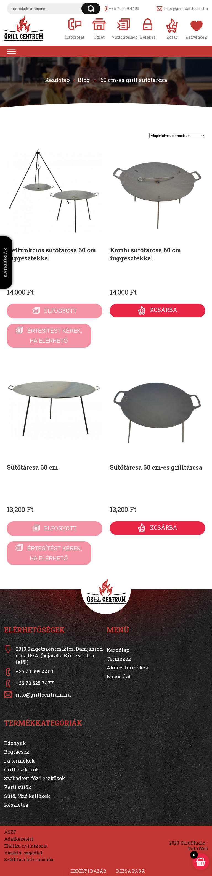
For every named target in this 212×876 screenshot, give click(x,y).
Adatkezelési (18, 839)
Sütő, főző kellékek (27, 796)
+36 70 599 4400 (124, 8)
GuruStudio (192, 843)
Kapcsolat (119, 676)
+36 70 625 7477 (35, 683)
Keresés (91, 8)
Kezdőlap (57, 79)
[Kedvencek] (196, 28)
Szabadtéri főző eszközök (34, 778)
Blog (84, 79)
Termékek (119, 658)
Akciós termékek (128, 667)
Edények (15, 743)
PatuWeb (198, 848)
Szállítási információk (29, 859)
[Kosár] (172, 28)
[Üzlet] (99, 28)
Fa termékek (19, 760)
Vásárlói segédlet (23, 853)
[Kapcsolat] (74, 28)
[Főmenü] (11, 51)
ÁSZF (10, 832)
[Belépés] (147, 28)
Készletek (16, 804)
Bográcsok (17, 751)
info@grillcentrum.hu (186, 8)
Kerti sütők (17, 787)
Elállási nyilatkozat (26, 846)
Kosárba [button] (163, 310)
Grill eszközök (21, 769)
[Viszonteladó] (123, 28)
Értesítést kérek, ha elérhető (54, 336)
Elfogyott (60, 310)
